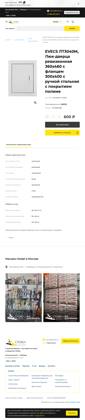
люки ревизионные (33, 40)
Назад (11, 238)
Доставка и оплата (12, 366)
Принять (72, 413)
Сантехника (12, 384)
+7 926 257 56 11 (53, 14)
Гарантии (26, 366)
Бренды (42, 366)
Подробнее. (39, 416)
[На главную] (14, 22)
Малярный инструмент (17, 388)
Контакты (51, 366)
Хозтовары (59, 376)
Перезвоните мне (72, 12)
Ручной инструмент (39, 382)
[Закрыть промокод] (78, 3)
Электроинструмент (63, 386)
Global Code (75, 402)
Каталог (8, 40)
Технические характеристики (18, 145)
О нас (34, 366)
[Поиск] (67, 22)
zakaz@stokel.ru (56, 11)
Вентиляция (36, 386)
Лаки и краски (13, 380)
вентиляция (19, 40)
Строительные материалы (18, 376)
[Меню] (6, 22)
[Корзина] (72, 22)
